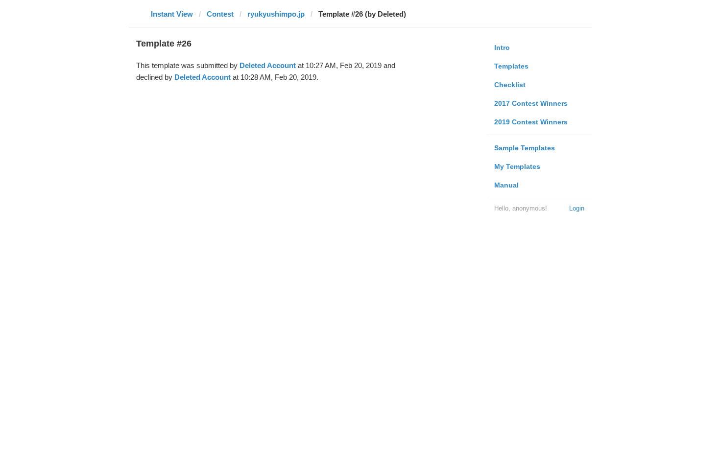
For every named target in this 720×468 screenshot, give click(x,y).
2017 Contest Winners (531, 103)
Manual (506, 185)
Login (576, 208)
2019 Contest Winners (531, 122)
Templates (511, 66)
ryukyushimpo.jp (276, 14)
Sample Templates (524, 148)
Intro (502, 47)
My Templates (517, 166)
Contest (220, 14)
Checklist (510, 85)
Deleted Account (268, 65)
